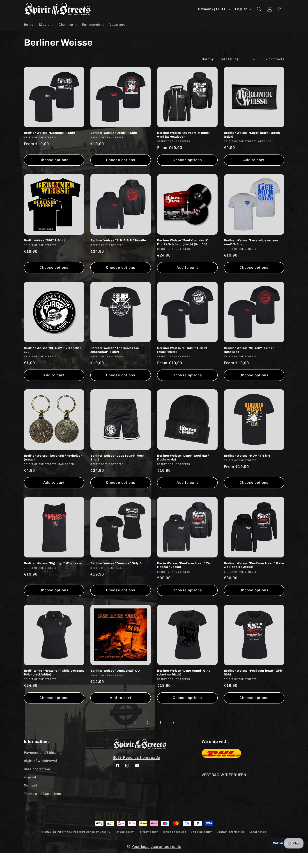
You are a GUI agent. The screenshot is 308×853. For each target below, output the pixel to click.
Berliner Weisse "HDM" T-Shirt (247, 455)
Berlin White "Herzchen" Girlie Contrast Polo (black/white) (54, 672)
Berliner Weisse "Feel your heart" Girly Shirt (253, 672)
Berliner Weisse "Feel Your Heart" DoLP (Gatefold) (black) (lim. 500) (183, 242)
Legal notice (258, 831)
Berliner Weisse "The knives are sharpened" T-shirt (114, 350)
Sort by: (208, 59)
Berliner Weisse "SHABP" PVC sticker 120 (52, 350)
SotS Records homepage (136, 757)
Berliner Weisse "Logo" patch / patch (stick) (252, 134)
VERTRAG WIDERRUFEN (224, 774)
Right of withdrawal (40, 760)
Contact (30, 785)
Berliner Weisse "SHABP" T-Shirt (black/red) (249, 350)
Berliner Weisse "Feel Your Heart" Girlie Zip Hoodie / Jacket (254, 565)
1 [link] (135, 722)
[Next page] (173, 723)
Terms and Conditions (42, 793)
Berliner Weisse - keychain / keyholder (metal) (53, 457)
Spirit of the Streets (67, 831)
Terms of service (174, 831)
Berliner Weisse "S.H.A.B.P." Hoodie (118, 240)
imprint (30, 777)
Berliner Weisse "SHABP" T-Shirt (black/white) (182, 350)
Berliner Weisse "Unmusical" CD (115, 670)
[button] (46, 25)
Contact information (231, 831)
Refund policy (124, 831)
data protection (37, 769)
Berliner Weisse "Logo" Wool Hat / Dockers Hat (183, 457)
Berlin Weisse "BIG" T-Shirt (44, 240)
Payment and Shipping (43, 752)
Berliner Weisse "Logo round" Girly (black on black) (183, 672)
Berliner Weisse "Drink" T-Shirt (113, 132)
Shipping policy (201, 831)
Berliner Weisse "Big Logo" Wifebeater (53, 563)
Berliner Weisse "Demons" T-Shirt (49, 132)
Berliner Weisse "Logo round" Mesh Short (117, 457)
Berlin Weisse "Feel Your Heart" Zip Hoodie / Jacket (184, 565)
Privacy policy (148, 831)
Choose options (54, 160)
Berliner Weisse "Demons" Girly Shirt (118, 563)
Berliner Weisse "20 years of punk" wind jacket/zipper (183, 134)
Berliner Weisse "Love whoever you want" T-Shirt (251, 242)
